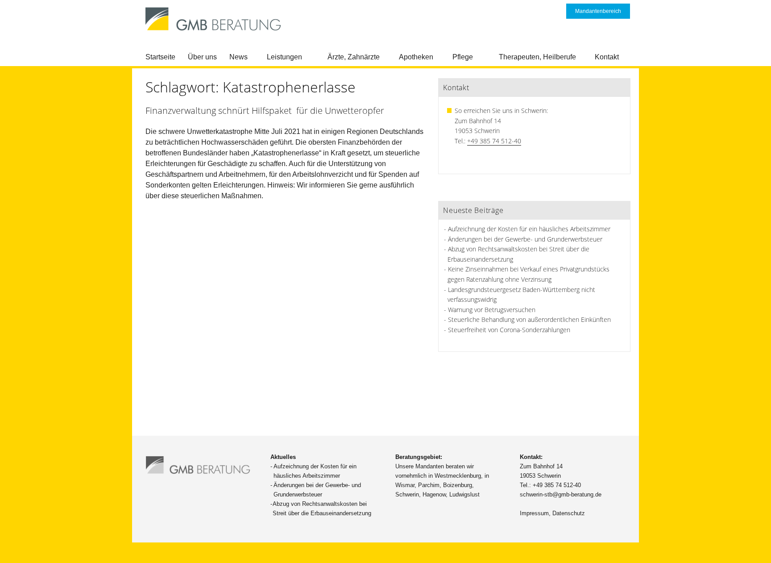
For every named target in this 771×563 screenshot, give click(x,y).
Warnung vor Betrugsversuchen (491, 309)
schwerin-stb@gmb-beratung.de (560, 494)
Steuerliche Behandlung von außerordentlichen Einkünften (529, 319)
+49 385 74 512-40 (494, 141)
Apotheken (416, 57)
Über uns (202, 57)
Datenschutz (568, 513)
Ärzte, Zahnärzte (353, 57)
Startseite (160, 57)
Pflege (462, 57)
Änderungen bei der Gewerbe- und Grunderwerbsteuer (525, 239)
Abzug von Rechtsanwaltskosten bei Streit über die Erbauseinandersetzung (322, 508)
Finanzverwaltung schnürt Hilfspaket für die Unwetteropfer (264, 110)
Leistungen (284, 57)
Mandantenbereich (598, 11)
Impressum (534, 513)
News (238, 57)
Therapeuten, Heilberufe (537, 57)
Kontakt (607, 57)
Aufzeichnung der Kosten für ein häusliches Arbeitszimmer (529, 229)
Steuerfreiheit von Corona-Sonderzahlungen (509, 329)
